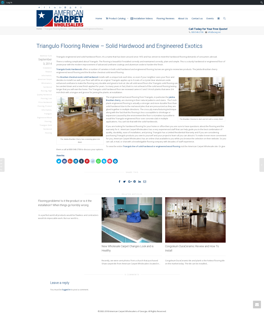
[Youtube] (70, 7)
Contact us (197, 18)
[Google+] (59, 7)
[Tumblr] (49, 7)
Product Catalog (117, 18)
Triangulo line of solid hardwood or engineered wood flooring (151, 146)
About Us (183, 18)
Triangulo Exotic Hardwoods (69, 69)
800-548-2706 (197, 32)
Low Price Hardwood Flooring (45, 102)
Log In (9, 2)
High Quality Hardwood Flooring (44, 95)
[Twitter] (39, 7)
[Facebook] (44, 7)
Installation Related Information (47, 72)
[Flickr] (65, 7)
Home (98, 18)
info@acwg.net (214, 32)
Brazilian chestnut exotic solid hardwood (79, 77)
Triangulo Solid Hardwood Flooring (46, 129)
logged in (66, 289)
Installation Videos (143, 18)
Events (210, 18)
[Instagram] (80, 7)
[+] (132, 220)
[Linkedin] (54, 7)
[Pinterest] (75, 7)
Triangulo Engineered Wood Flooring (44, 117)
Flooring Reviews (165, 18)
